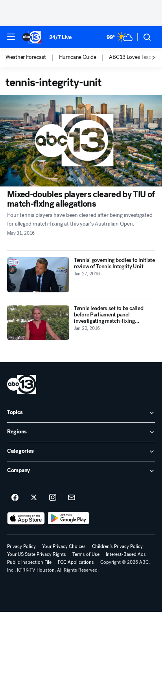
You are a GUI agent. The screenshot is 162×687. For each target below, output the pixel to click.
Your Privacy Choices (64, 546)
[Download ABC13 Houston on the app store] (26, 518)
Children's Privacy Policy (117, 546)
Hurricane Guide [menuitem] (77, 57)
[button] (11, 37)
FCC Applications (76, 562)
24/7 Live (60, 37)
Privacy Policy (21, 546)
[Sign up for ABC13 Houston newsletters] (71, 498)
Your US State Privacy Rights (36, 554)
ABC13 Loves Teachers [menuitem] (135, 57)
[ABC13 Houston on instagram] (53, 498)
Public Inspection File (29, 562)
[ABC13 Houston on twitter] (34, 498)
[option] (32, 58)
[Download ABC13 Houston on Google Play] (68, 518)
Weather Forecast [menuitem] (26, 57)
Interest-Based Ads (126, 554)
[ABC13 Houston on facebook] (15, 498)
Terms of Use (85, 554)
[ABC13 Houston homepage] (31, 37)
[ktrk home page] (21, 384)
